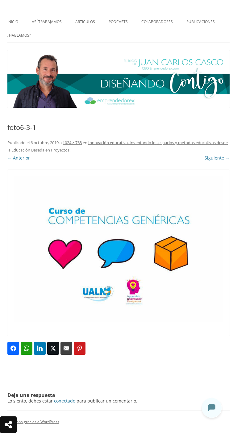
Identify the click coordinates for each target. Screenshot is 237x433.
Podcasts (118, 21)
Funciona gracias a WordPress (33, 421)
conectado (64, 401)
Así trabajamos (47, 21)
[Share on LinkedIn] (40, 348)
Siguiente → (217, 158)
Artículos (85, 21)
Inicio (12, 21)
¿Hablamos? (19, 35)
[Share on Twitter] (53, 348)
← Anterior (18, 158)
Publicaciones (200, 21)
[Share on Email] (66, 348)
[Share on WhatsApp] (26, 348)
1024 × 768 (72, 142)
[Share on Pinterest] (79, 348)
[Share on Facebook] (13, 348)
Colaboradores (157, 21)
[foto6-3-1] (118, 253)
